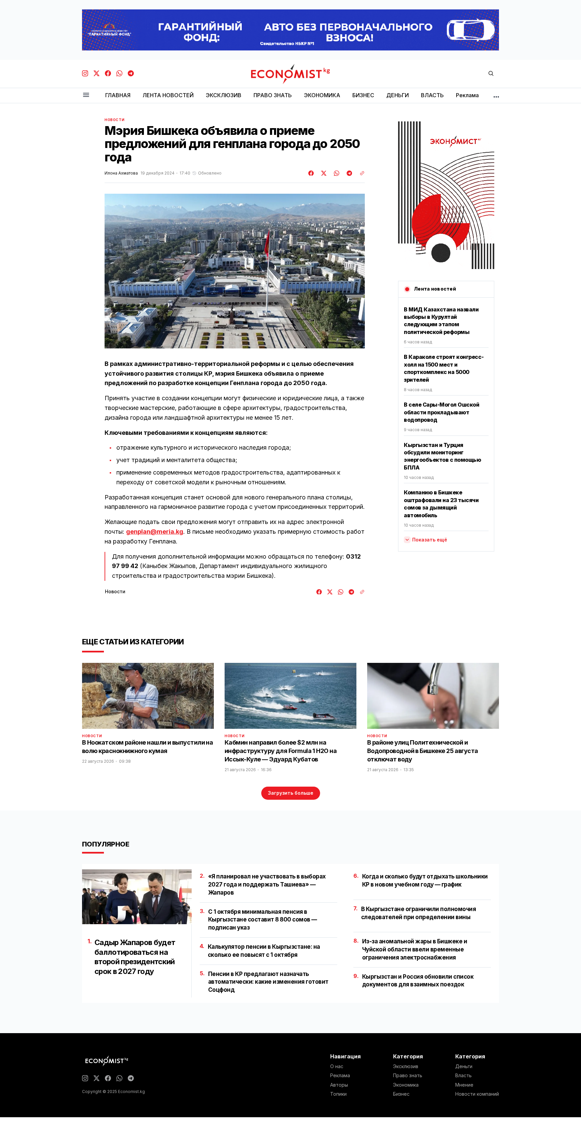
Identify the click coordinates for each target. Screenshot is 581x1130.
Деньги (463, 1066)
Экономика (406, 1085)
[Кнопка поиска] (491, 73)
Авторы (339, 1085)
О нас (336, 1066)
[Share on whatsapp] (335, 173)
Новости (114, 119)
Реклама (340, 1075)
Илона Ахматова (121, 173)
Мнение (464, 1085)
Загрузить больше (290, 793)
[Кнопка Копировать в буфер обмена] (360, 173)
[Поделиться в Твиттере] (322, 173)
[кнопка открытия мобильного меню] (86, 95)
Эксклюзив (405, 1066)
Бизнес (401, 1094)
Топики (338, 1094)
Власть (463, 1075)
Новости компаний (477, 1094)
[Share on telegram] (348, 173)
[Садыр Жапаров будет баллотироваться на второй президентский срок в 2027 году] (137, 896)
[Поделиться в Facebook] (311, 173)
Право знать (407, 1075)
